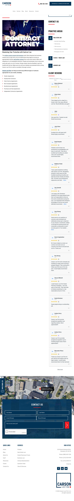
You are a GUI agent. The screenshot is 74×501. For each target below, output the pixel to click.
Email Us (68, 464)
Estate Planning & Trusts (23, 455)
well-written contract (19, 59)
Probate (19, 449)
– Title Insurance (57, 46)
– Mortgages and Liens (58, 51)
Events (4, 463)
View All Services (21, 466)
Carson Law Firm (6, 70)
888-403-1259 (44, 4)
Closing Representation (23, 460)
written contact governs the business (14, 55)
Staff (4, 458)
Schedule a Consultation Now (60, 3)
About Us (5, 455)
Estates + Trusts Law (58, 58)
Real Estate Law (57, 38)
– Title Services (56, 43)
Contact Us (6, 466)
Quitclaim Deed (21, 463)
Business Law (56, 65)
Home (4, 449)
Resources (5, 460)
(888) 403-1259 (67, 454)
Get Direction (2, 384)
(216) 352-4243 (67, 457)
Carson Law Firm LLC (6, 3)
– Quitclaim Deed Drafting (59, 41)
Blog (4, 452)
